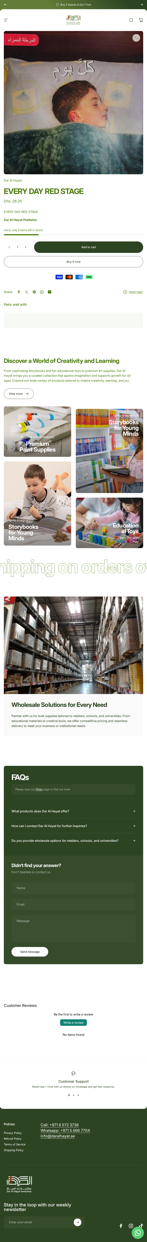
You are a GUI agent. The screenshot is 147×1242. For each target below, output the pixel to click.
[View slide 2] (73, 1095)
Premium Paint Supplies (38, 446)
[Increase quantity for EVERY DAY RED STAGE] (26, 247)
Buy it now (74, 261)
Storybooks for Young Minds (23, 532)
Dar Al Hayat (13, 180)
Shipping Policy (14, 1150)
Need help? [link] (136, 291)
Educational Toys (126, 528)
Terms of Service (14, 1144)
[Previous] (5, 4)
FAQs (39, 789)
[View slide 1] (69, 1095)
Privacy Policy (13, 1132)
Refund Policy (12, 1138)
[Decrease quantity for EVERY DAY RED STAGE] (8, 247)
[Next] (141, 4)
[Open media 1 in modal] (136, 38)
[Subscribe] (77, 1222)
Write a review (73, 1022)
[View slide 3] (78, 1095)
